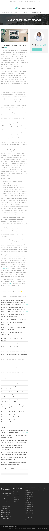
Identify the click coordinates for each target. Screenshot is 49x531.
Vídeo (27, 500)
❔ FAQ (23, 12)
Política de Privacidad (43, 528)
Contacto (15, 501)
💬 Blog (28, 12)
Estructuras (28, 502)
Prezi (10, 283)
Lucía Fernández (5, 268)
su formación (5, 495)
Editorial (27, 512)
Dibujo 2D (28, 490)
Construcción (29, 518)
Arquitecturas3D (36, 12)
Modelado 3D (29, 492)
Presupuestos (29, 506)
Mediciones (28, 508)
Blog (14, 497)
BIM (26, 519)
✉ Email (44, 12)
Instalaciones (29, 504)
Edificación (28, 516)
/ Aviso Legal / (34, 528)
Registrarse (30, 3)
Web (33, 512)
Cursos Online (17, 492)
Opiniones (16, 499)
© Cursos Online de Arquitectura (11, 12)
